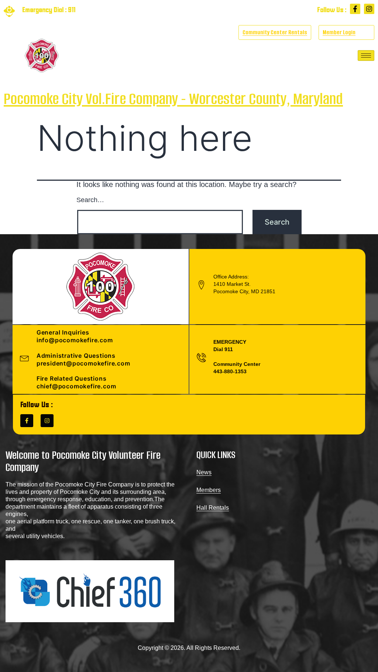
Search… (90, 200)
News (204, 472)
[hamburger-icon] (366, 55)
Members (208, 490)
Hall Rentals (212, 508)
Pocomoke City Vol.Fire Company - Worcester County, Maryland (173, 98)
